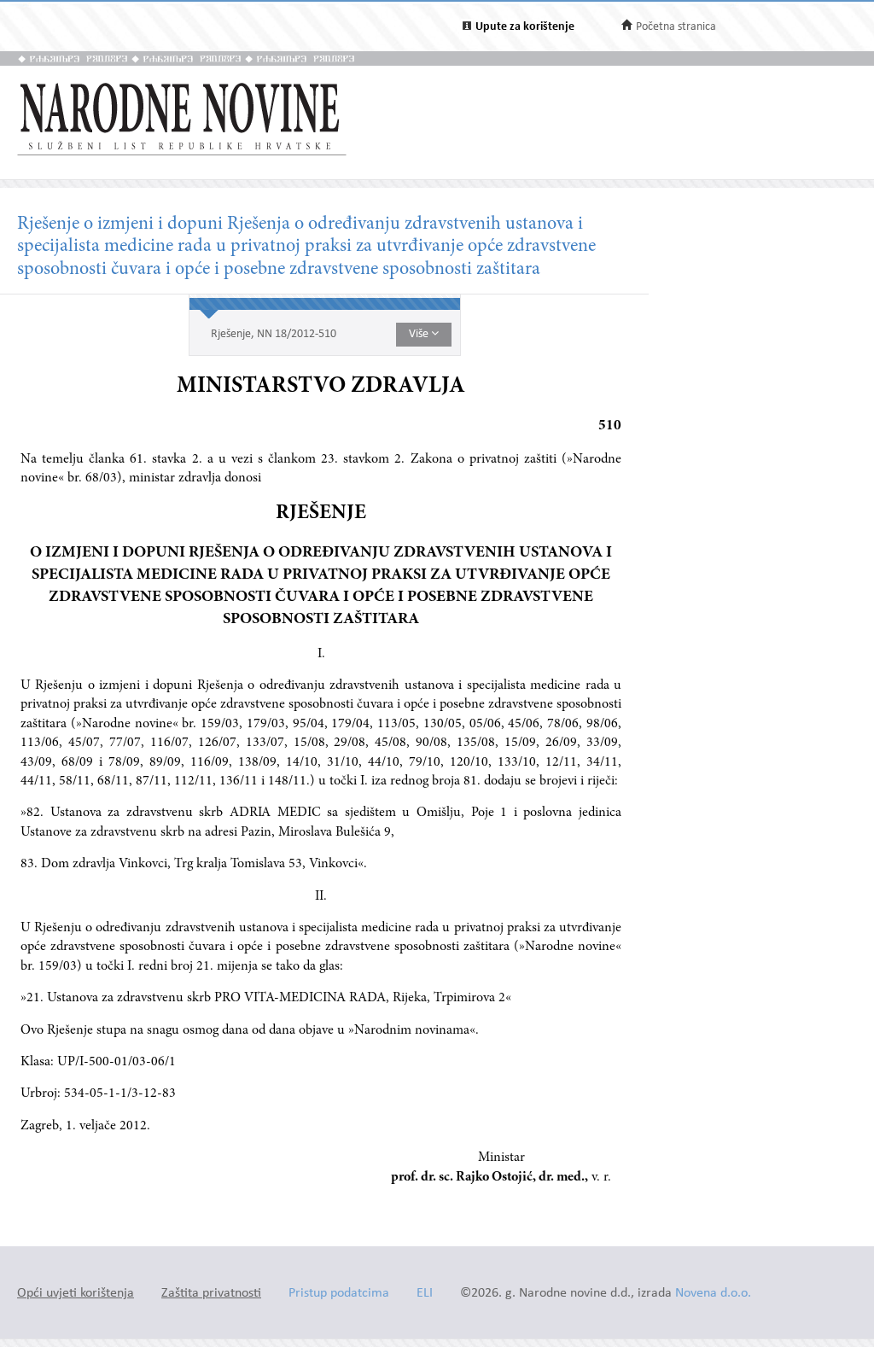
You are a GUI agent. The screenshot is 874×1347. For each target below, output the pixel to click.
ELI (425, 1293)
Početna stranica (676, 26)
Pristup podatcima (338, 1293)
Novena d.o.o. (713, 1293)
